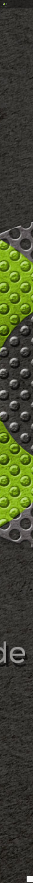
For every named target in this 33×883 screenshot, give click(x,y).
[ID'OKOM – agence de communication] (4, 4)
